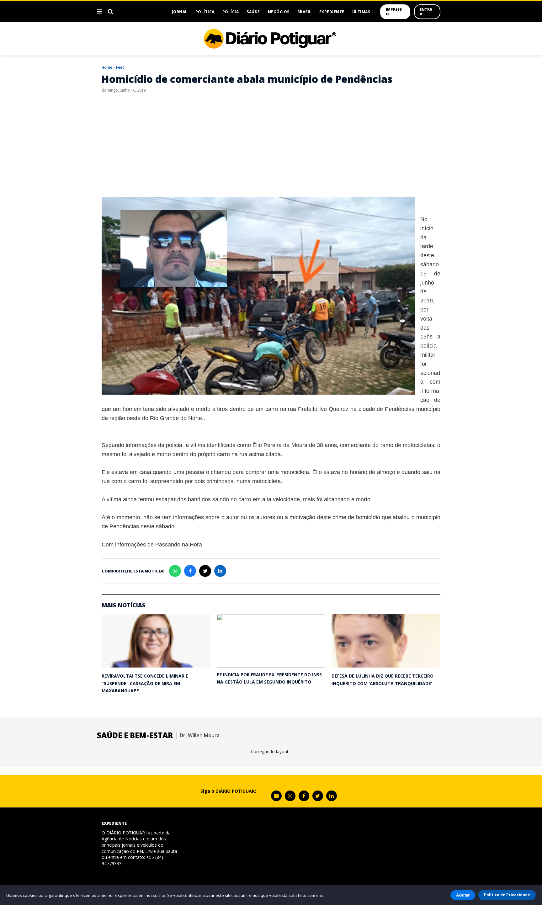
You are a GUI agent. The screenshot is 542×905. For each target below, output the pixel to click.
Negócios (279, 11)
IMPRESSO (394, 11)
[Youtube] (276, 796)
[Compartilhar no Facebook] (190, 571)
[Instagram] (290, 796)
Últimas (361, 11)
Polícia (230, 11)
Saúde (253, 11)
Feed (120, 67)
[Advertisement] (271, 146)
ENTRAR (426, 11)
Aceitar (463, 895)
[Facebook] (304, 796)
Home (107, 67)
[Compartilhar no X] (205, 571)
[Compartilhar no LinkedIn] (220, 571)
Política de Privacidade (507, 894)
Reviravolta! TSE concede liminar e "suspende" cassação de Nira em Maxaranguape (145, 683)
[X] (317, 796)
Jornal (180, 11)
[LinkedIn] (331, 796)
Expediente (331, 11)
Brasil (304, 11)
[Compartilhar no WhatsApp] (175, 571)
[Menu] (99, 11)
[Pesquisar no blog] (110, 11)
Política (205, 11)
